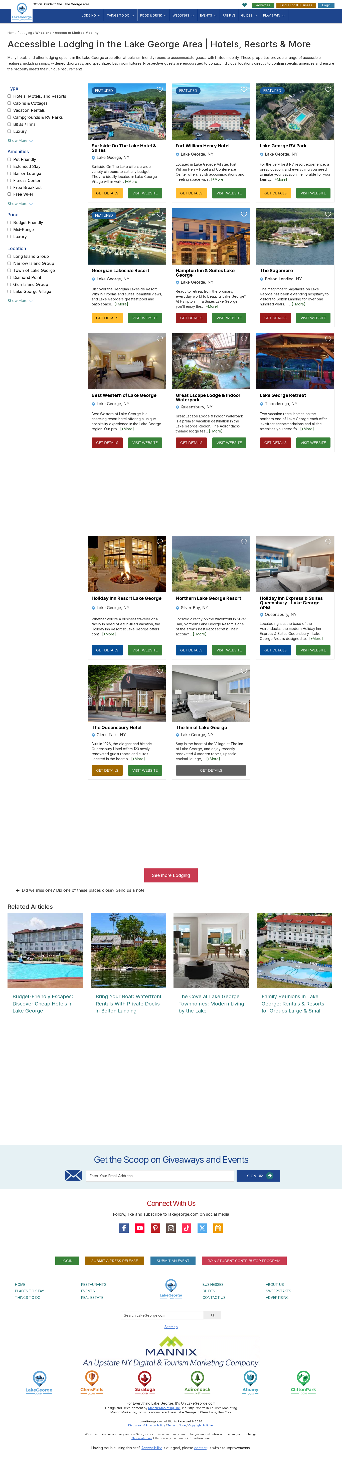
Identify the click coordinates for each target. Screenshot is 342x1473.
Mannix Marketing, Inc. (164, 1408)
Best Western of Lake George (124, 395)
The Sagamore (276, 270)
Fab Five (229, 15)
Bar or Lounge (27, 173)
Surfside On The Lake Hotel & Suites (124, 148)
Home (12, 33)
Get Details (107, 193)
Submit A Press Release (114, 1261)
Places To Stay (29, 1291)
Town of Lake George (34, 270)
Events (206, 15)
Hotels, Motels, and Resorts (39, 96)
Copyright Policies (201, 1425)
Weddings (181, 15)
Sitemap (171, 1327)
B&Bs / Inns (24, 124)
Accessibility (151, 1448)
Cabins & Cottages (30, 103)
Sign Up (255, 1176)
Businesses (213, 1284)
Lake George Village (32, 291)
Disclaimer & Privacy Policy (146, 1425)
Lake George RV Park (283, 146)
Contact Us (214, 1297)
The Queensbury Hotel (116, 727)
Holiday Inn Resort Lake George (126, 598)
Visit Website (145, 193)
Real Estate (92, 1297)
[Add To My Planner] (160, 89)
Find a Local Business (296, 5)
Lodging (89, 15)
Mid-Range (23, 229)
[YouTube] (139, 1228)
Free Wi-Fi (23, 194)
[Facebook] (124, 1228)
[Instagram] (171, 1228)
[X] (202, 1228)
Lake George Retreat (283, 395)
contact (200, 1448)
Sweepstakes (278, 1291)
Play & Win (271, 15)
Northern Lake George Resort (208, 598)
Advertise (263, 5)
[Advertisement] (171, 1084)
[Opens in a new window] (92, 1382)
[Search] (212, 1315)
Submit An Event (173, 1261)
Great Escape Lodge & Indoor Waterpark (208, 397)
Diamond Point (27, 277)
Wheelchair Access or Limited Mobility (67, 33)
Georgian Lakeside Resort (120, 270)
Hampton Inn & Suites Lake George (205, 272)
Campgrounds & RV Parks (38, 117)
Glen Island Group (30, 284)
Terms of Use (176, 1425)
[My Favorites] (245, 5)
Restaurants (93, 1284)
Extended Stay (27, 166)
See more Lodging (171, 875)
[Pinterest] (155, 1228)
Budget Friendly (28, 222)
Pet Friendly (24, 159)
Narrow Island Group (33, 263)
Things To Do (118, 15)
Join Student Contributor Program (244, 1261)
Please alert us (141, 1438)
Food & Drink (151, 15)
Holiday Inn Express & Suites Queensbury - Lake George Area (291, 603)
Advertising (277, 1297)
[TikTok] (187, 1228)
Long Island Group (31, 256)
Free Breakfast (27, 187)
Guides (246, 15)
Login (326, 5)
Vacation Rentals (29, 110)
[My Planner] (218, 1228)
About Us (275, 1284)
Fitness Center (27, 180)
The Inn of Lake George (201, 727)
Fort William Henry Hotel (203, 146)
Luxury (20, 131)
